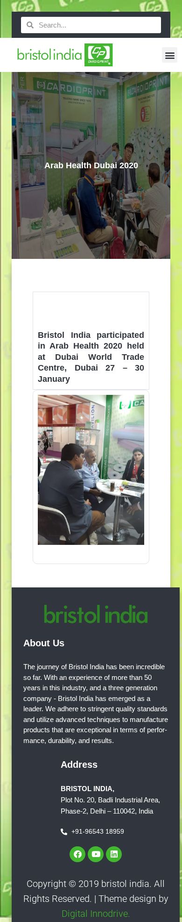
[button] (169, 55)
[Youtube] (96, 854)
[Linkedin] (114, 854)
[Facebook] (77, 854)
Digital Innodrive (95, 913)
